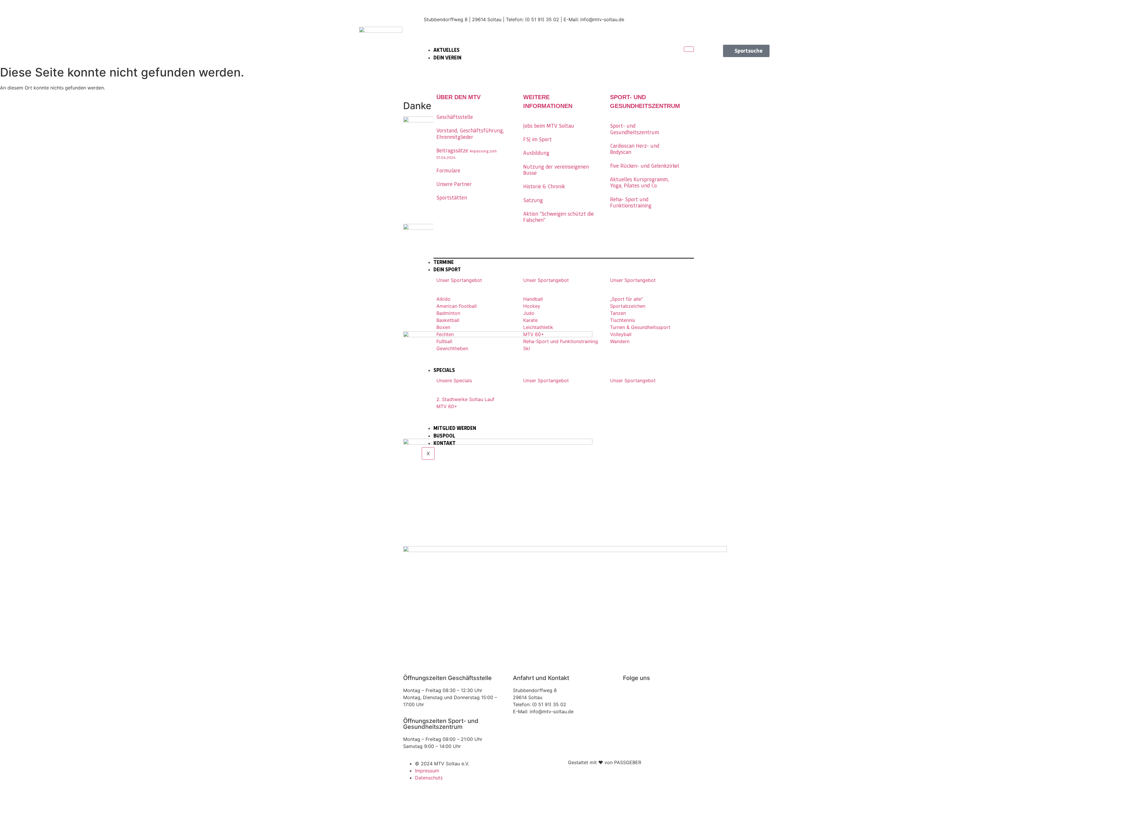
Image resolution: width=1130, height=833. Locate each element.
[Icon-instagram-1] (738, 10)
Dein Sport (447, 269)
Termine (443, 262)
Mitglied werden (454, 428)
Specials (444, 370)
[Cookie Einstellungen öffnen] (44, 829)
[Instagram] (630, 694)
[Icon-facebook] (759, 10)
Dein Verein (447, 58)
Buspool (444, 436)
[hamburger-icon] (689, 49)
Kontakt (444, 443)
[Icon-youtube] (759, 26)
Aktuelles (446, 50)
